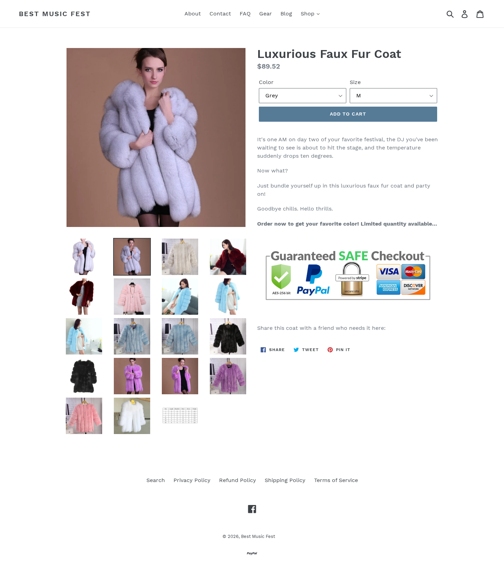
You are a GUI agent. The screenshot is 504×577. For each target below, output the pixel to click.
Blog (286, 13)
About (192, 13)
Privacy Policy (192, 480)
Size (355, 82)
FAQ (245, 13)
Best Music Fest (55, 14)
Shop (308, 13)
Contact (220, 13)
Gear (265, 13)
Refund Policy (237, 480)
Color (266, 82)
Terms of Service (336, 480)
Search (155, 480)
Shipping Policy (285, 480)
